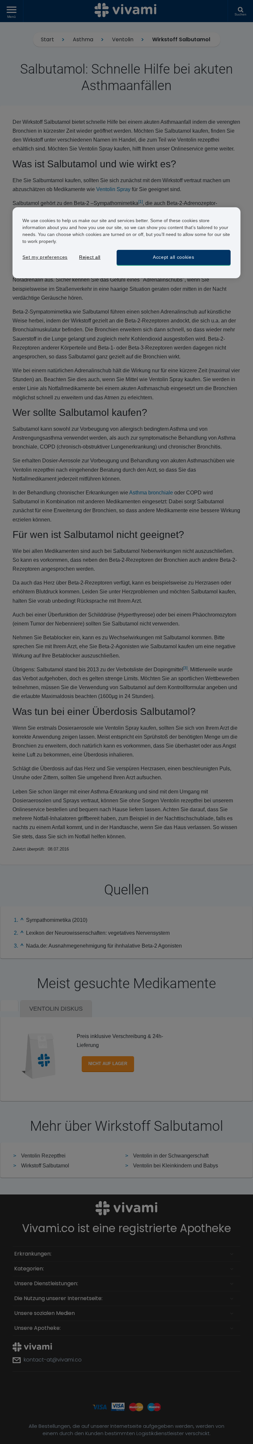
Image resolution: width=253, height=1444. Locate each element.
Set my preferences (45, 257)
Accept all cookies (173, 257)
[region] (126, 242)
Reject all (89, 257)
